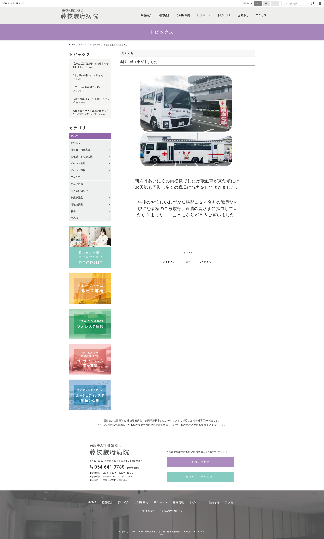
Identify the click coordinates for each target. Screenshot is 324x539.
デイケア (75, 177)
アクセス (261, 15)
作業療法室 (77, 197)
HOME (92, 502)
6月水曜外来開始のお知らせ (88, 75)
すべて (74, 135)
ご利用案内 (183, 15)
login (319, 3)
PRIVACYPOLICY (171, 511)
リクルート (204, 15)
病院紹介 (146, 15)
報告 (73, 211)
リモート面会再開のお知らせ (88, 87)
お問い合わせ (201, 461)
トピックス (224, 15)
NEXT (204, 262)
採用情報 (178, 502)
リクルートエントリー (200, 477)
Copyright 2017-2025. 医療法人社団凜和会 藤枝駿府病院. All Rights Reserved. (162, 531)
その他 (75, 218)
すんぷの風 (77, 183)
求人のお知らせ (79, 190)
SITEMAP (147, 511)
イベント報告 (78, 170)
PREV (170, 262)
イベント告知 (78, 163)
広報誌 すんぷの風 (82, 156)
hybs (162, 534)
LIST (187, 262)
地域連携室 (77, 204)
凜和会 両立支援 (80, 149)
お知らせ (243, 15)
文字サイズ (247, 3)
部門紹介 (164, 15)
